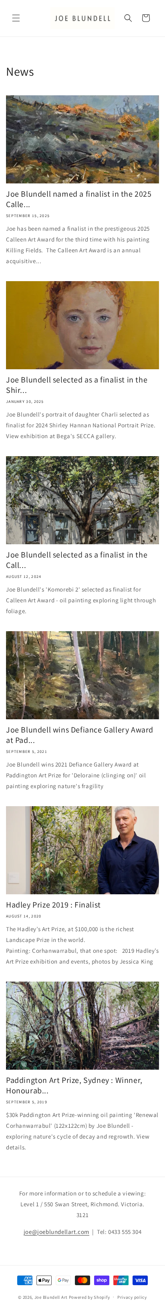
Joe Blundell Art (51, 1297)
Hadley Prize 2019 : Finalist (53, 904)
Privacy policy (132, 1297)
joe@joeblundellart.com (56, 1232)
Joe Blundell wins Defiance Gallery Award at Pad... (79, 734)
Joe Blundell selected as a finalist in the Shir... (76, 384)
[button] (16, 18)
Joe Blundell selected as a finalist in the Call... (76, 559)
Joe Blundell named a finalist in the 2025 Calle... (79, 199)
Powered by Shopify (89, 1297)
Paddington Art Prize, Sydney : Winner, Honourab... (74, 1085)
